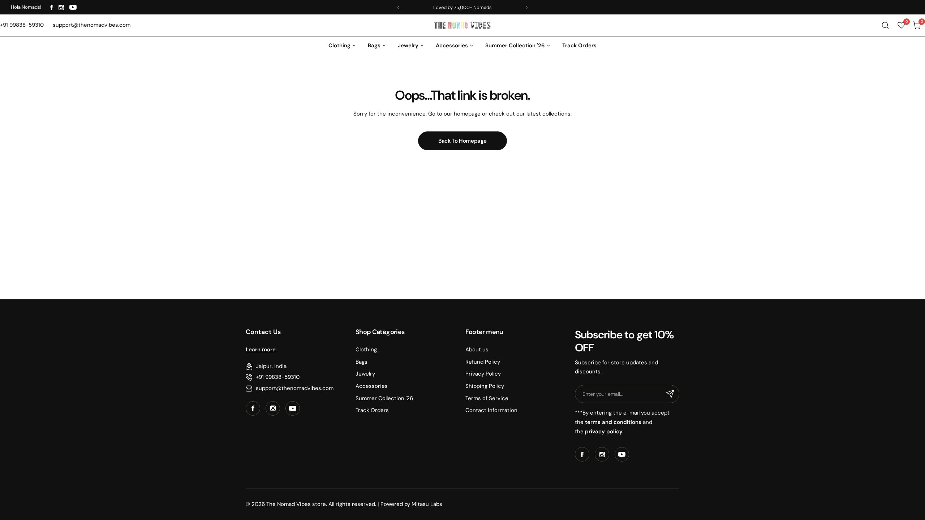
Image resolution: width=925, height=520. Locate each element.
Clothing (366, 349)
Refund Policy (482, 361)
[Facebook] (51, 7)
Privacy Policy (483, 373)
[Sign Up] (670, 394)
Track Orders (372, 410)
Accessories (372, 386)
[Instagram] (61, 7)
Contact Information (491, 410)
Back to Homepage (462, 140)
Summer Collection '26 (384, 398)
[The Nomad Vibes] (462, 25)
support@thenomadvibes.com (295, 388)
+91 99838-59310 (278, 377)
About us (477, 349)
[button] (398, 7)
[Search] (885, 25)
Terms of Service (486, 398)
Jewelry (365, 373)
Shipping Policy (484, 386)
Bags (361, 361)
